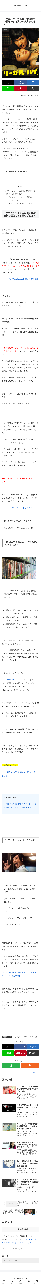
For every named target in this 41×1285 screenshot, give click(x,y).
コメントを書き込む (20, 1229)
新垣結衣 (34, 1037)
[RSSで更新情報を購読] (30, 1065)
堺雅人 (26, 1037)
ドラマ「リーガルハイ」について (20, 203)
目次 (17, 186)
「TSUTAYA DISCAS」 (14, 680)
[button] (33, 88)
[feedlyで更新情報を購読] (11, 1065)
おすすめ (18, 1037)
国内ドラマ (7, 1037)
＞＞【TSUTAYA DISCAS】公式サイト (18, 508)
